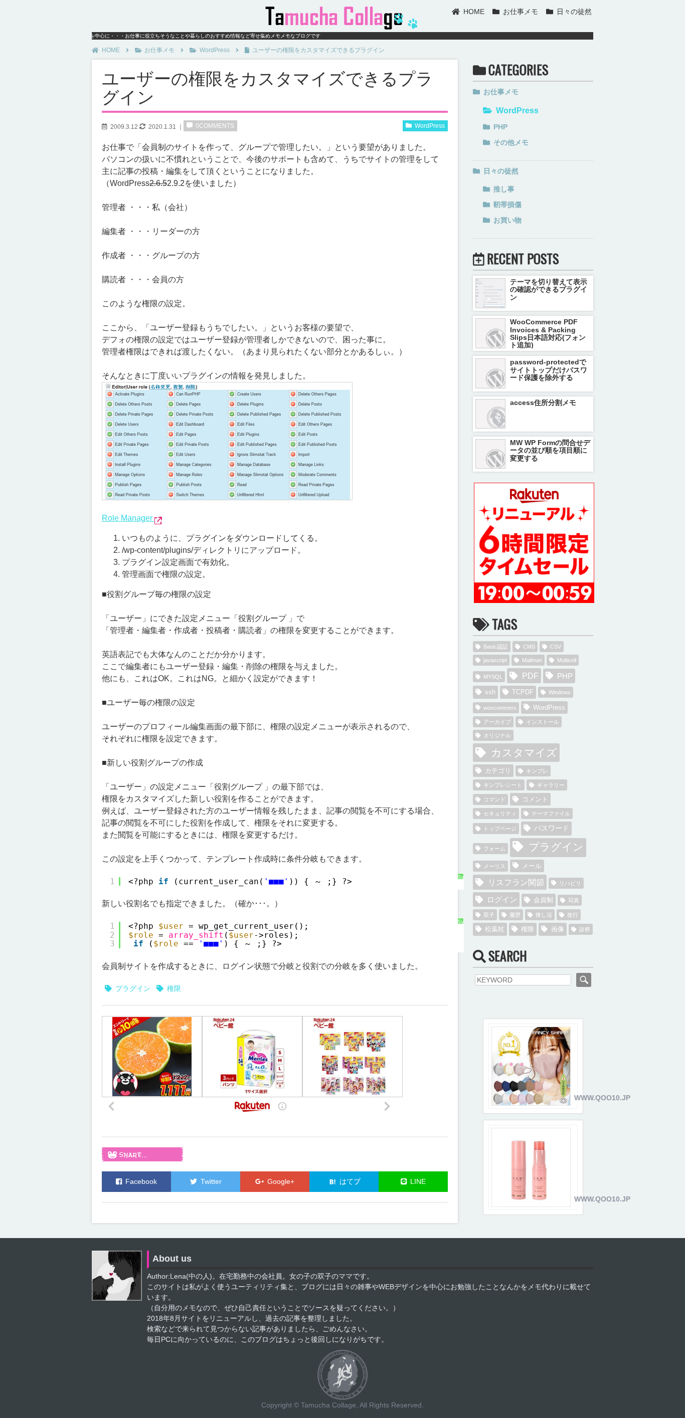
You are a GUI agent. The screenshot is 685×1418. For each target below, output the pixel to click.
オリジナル (497, 735)
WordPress (215, 50)
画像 (557, 929)
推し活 (544, 915)
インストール (542, 722)
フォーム (494, 849)
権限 (174, 988)
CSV (555, 647)
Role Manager (128, 518)
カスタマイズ (524, 752)
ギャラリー (551, 785)
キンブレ (537, 771)
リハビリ (570, 883)
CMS (529, 647)
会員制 (543, 900)
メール (532, 866)
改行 (572, 915)
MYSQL (492, 677)
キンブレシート (502, 785)
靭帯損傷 (507, 204)
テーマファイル (551, 814)
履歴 (515, 915)
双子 (488, 915)
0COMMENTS (215, 125)
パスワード (551, 828)
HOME (473, 12)
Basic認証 (495, 647)
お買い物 (507, 220)
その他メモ (511, 142)
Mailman (532, 660)
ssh (490, 692)
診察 (584, 929)
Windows (560, 692)
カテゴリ (498, 770)
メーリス (494, 866)
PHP (500, 127)
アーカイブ (497, 722)
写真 (573, 900)
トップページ (500, 829)
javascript (495, 660)
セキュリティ (500, 814)
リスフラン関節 (516, 882)
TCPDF (523, 692)
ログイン (502, 899)
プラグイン (132, 988)
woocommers (500, 708)
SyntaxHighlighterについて (460, 888)
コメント (535, 799)
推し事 (504, 189)
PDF (530, 675)
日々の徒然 (574, 12)
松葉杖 (494, 929)
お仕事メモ (520, 12)
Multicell (566, 660)
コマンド (494, 799)
